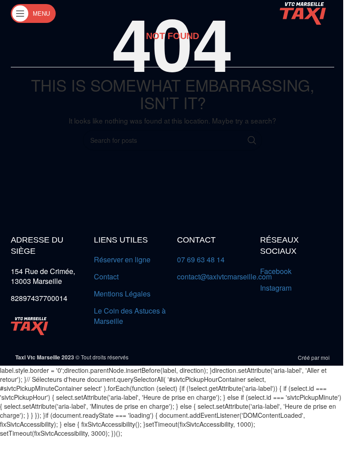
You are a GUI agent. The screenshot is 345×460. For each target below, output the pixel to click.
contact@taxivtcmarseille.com (224, 276)
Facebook (276, 271)
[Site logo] (302, 12)
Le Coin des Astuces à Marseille (130, 315)
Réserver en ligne (122, 259)
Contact (106, 276)
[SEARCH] (252, 140)
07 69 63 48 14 (201, 259)
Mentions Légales (122, 293)
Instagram (276, 288)
